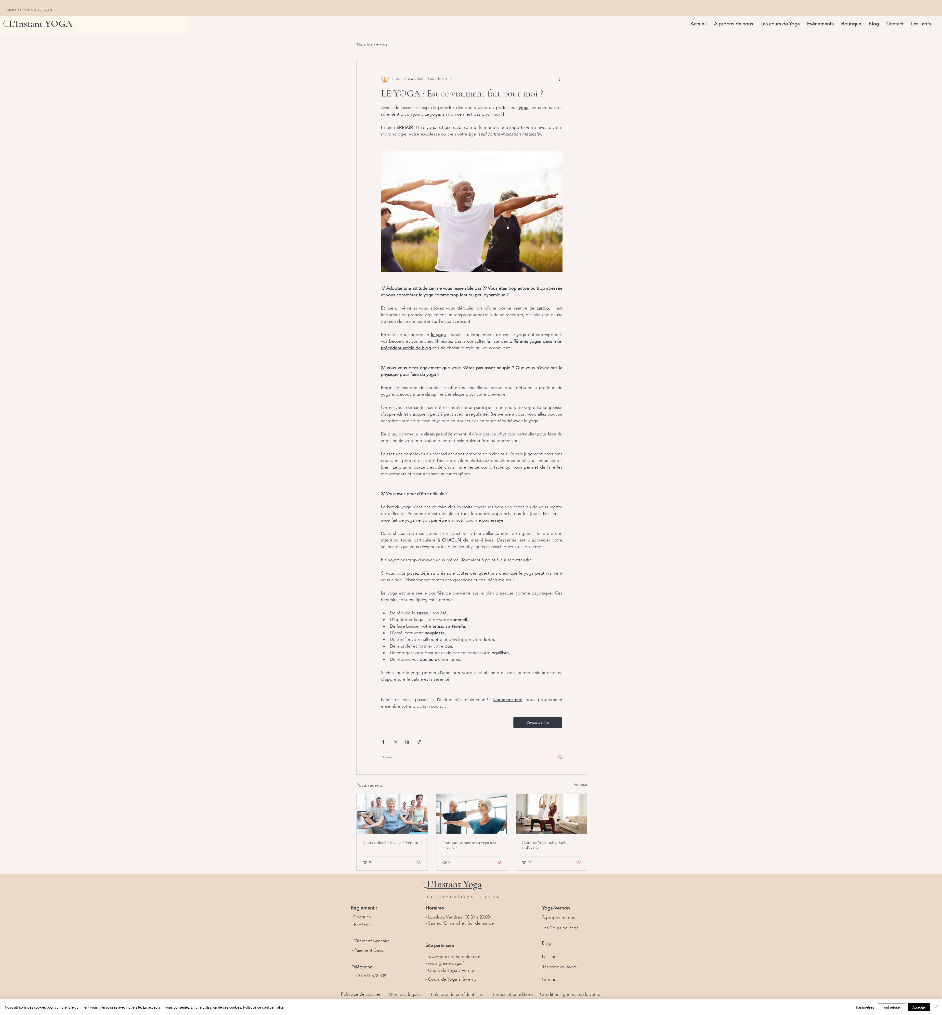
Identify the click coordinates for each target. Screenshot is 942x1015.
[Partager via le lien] (419, 742)
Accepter (919, 1007)
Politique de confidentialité (263, 1007)
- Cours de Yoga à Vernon (450, 970)
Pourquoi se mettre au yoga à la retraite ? (469, 845)
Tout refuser (891, 1007)
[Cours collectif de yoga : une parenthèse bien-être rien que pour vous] (392, 814)
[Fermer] (936, 1007)
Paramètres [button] (865, 1007)
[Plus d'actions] (560, 79)
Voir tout (580, 784)
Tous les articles (371, 45)
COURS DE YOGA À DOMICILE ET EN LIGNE (464, 897)
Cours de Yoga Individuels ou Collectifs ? (547, 845)
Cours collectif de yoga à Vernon (390, 842)
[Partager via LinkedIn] (407, 742)
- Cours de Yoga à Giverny (450, 979)
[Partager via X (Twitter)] (395, 742)
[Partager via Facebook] (383, 742)
